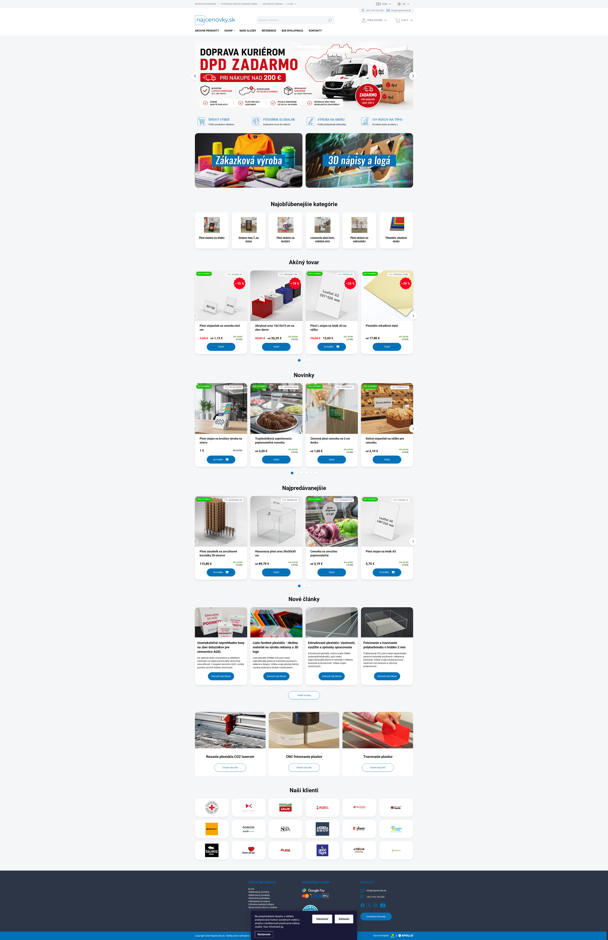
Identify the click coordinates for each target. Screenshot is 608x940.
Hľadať (330, 20)
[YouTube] (382, 904)
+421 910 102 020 (375, 897)
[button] (201, 76)
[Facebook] (362, 904)
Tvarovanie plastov (378, 757)
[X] (369, 904)
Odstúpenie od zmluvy (259, 901)
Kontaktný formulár (376, 916)
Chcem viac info (230, 767)
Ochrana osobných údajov (261, 904)
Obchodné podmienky (205, 4)
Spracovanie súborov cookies (262, 907)
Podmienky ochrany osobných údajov (239, 4)
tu (282, 926)
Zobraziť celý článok (221, 676)
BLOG (251, 889)
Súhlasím (344, 919)
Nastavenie (264, 934)
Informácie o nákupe (273, 4)
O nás (290, 4)
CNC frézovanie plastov (304, 757)
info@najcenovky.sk (376, 890)
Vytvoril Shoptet (381, 935)
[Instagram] (375, 904)
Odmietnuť (322, 919)
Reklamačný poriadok (259, 895)
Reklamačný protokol (258, 892)
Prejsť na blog (304, 695)
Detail (221, 346)
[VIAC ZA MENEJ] (221, 411)
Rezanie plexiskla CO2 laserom (230, 757)
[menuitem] (208, 31)
